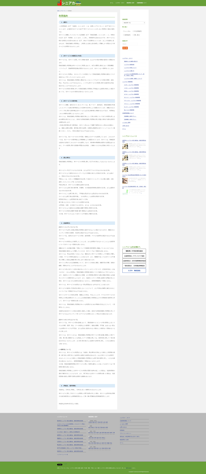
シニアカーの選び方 (129, 70)
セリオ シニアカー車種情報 (131, 94)
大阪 (90, 437)
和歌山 (103, 437)
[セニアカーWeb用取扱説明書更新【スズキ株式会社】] (125, 181)
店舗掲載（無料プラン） (130, 116)
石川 (95, 432)
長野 (103, 432)
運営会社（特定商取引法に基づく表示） (130, 436)
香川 (105, 443)
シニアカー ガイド (120, 2)
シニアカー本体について (130, 67)
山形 (104, 422)
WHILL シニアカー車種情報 (131, 91)
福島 (107, 422)
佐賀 (92, 448)
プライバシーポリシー (125, 433)
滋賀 (97, 437)
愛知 (105, 432)
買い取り (137, 35)
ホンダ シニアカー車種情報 (131, 106)
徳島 (103, 443)
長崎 (95, 448)
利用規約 (122, 430)
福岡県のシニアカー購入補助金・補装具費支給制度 (134, 141)
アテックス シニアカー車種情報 (132, 100)
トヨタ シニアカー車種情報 (131, 88)
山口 (100, 443)
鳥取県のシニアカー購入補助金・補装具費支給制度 (70, 451)
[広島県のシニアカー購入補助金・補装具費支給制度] (125, 169)
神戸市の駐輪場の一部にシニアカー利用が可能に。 (70, 448)
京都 (92, 437)
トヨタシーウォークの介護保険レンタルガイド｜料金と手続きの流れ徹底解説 (71, 424)
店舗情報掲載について (141, 2)
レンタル (127, 31)
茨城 (101, 427)
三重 (113, 432)
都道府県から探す (130, 2)
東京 (90, 427)
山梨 (100, 432)
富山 (92, 432)
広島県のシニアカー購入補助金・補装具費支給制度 (134, 164)
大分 (100, 448)
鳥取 (95, 443)
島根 (97, 443)
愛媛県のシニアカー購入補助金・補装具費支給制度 (70, 438)
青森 (93, 422)
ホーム (111, 2)
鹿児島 (106, 448)
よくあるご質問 (126, 122)
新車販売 (127, 35)
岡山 (90, 443)
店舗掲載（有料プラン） (130, 119)
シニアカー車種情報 (127, 81)
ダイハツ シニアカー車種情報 (132, 97)
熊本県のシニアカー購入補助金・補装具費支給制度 (70, 420)
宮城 (99, 422)
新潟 (90, 432)
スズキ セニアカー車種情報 (131, 84)
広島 (92, 443)
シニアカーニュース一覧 (62, 454)
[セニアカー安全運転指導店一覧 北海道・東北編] (125, 192)
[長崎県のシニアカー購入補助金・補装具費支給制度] (125, 158)
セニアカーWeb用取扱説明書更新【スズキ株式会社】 (134, 175)
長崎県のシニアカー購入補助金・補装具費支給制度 (134, 152)
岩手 (96, 422)
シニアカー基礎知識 (129, 64)
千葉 (96, 427)
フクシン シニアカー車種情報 (132, 103)
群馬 (107, 427)
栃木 (104, 427)
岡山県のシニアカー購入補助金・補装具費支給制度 (70, 444)
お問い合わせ (125, 125)
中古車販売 (138, 31)
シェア (65, 463)
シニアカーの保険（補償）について (133, 78)
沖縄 (109, 448)
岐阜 (108, 432)
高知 (111, 443)
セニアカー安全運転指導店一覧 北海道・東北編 (134, 187)
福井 (97, 432)
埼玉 (99, 427)
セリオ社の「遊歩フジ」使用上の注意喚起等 (68, 432)
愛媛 (108, 443)
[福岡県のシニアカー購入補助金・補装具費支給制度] (125, 146)
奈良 (100, 437)
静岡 (111, 432)
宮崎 (103, 448)
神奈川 (93, 427)
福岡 (90, 448)
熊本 (97, 448)
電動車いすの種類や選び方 (131, 61)
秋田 (101, 422)
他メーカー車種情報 (129, 110)
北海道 (90, 422)
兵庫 (95, 437)
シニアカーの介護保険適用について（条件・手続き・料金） (134, 74)
